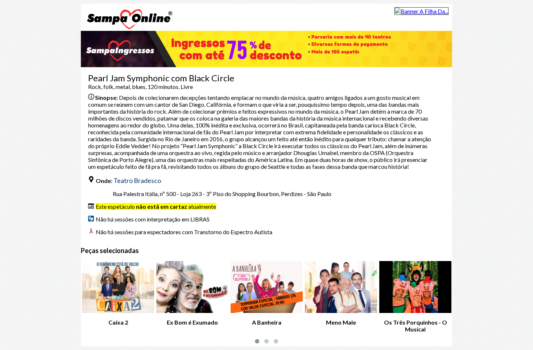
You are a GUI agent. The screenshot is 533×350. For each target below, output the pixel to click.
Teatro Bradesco (137, 180)
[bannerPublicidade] (421, 11)
